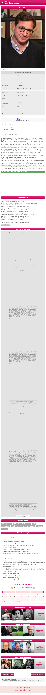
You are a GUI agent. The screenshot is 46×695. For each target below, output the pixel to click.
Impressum (34, 689)
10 (6, 596)
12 (10, 596)
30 (4, 601)
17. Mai (19, 86)
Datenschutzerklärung (14, 689)
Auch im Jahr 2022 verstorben (23, 657)
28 (14, 600)
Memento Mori (18, 690)
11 (8, 596)
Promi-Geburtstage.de (25, 688)
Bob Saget (14, 679)
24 (6, 600)
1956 (22, 86)
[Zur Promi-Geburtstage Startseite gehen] (10, 2)
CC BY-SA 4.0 (33, 680)
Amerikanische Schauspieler (27, 526)
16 (4, 598)
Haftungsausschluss (25, 689)
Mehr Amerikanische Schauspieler (23, 640)
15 (2, 598)
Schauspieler (40, 526)
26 (10, 600)
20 (12, 598)
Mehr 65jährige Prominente (23, 624)
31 (6, 601)
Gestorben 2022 (5, 526)
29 (2, 601)
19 (10, 598)
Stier (18, 99)
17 (6, 598)
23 (4, 600)
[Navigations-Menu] (44, 2)
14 (14, 596)
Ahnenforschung (27, 690)
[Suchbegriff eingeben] (41, 2)
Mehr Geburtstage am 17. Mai (23, 607)
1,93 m (18, 107)
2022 (22, 92)
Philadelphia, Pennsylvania (23, 89)
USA (30, 89)
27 (12, 600)
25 (8, 600)
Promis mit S (5, 529)
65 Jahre (19, 82)
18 (8, 598)
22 (2, 600)
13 (12, 596)
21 (14, 598)
